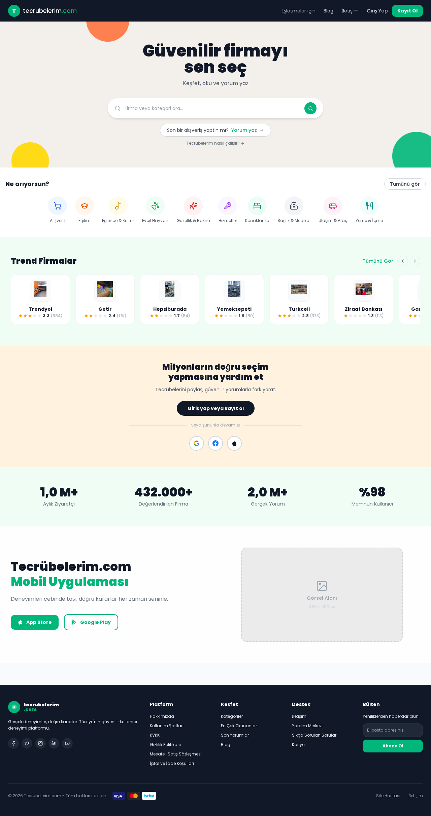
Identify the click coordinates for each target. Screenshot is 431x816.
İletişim (350, 10)
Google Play (95, 622)
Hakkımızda (162, 716)
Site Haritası (388, 796)
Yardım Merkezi (307, 726)
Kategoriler (232, 716)
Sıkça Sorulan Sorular (314, 735)
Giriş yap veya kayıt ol (216, 408)
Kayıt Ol (407, 10)
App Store (39, 622)
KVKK (155, 735)
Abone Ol (393, 746)
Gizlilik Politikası (165, 744)
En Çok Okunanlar (239, 726)
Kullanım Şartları (167, 726)
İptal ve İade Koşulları (172, 763)
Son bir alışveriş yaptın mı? (212, 130)
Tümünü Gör (378, 261)
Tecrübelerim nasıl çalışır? (214, 143)
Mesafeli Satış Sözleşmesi (176, 754)
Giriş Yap (377, 10)
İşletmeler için (299, 10)
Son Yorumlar (235, 735)
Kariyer (299, 744)
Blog (328, 10)
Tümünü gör (405, 184)
